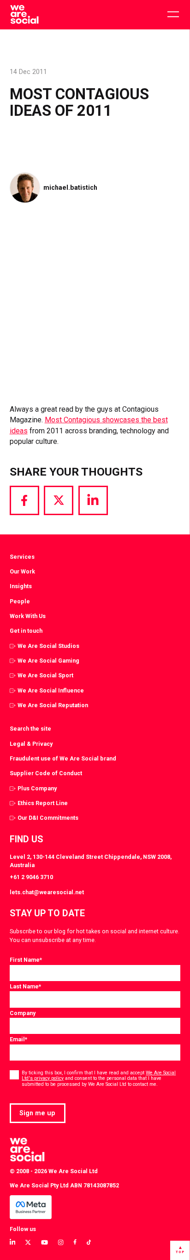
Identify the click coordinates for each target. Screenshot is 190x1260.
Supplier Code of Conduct (46, 773)
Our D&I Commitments (48, 817)
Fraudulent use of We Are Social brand (63, 758)
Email (18, 1039)
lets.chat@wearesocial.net (47, 892)
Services (22, 556)
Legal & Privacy (31, 743)
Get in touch (26, 630)
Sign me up (37, 1113)
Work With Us (28, 616)
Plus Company (37, 788)
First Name (26, 959)
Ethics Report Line (43, 803)
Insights (21, 586)
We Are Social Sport (45, 675)
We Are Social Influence (51, 690)
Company (23, 1013)
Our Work (22, 571)
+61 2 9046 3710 (31, 877)
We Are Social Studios (48, 645)
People (20, 601)
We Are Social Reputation (53, 705)
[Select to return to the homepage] (24, 14)
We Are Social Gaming (48, 660)
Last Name (25, 986)
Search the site (30, 728)
